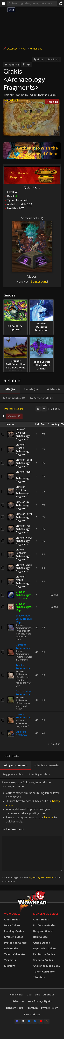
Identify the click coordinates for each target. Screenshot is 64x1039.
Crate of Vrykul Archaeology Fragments (24, 541)
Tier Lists (10, 960)
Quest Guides (41, 942)
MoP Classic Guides (45, 913)
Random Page (14, 1007)
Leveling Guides (14, 931)
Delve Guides (12, 925)
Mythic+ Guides (13, 936)
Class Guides (12, 919)
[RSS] (46, 1021)
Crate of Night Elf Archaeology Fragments (23, 476)
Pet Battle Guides (44, 954)
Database (12, 48)
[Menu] (3, 3)
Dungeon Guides (43, 931)
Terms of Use (32, 1014)
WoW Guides (12, 913)
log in (31, 877)
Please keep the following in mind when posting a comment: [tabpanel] (31, 831)
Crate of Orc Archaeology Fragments (23, 505)
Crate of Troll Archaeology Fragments (23, 529)
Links (40, 59)
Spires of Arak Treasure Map (23, 692)
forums (48, 817)
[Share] (60, 3)
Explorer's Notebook (21, 733)
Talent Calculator (15, 954)
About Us (49, 994)
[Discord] (17, 1021)
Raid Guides (11, 948)
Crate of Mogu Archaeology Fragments (24, 568)
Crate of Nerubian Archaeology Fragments (23, 491)
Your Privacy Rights (40, 1001)
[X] (23, 1021)
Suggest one (39, 281)
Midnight (9, 965)
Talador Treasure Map (23, 666)
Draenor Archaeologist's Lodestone (24, 595)
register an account (46, 877)
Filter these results (13, 408)
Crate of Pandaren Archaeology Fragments (23, 554)
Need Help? (16, 994)
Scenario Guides (43, 960)
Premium (32, 1007)
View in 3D (53, 59)
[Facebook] (35, 1021)
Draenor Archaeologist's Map (24, 607)
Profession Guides (15, 942)
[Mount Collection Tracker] (32, 150)
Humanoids (36, 48)
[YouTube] (41, 1021)
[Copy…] (38, 408)
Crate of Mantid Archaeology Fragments (23, 581)
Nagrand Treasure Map (23, 716)
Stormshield (44, 95)
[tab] (10, 389)
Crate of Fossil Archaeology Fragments (24, 463)
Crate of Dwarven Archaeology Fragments (23, 434)
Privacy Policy (49, 1007)
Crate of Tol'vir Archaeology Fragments (24, 517)
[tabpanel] (32, 577)
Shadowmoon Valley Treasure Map (24, 619)
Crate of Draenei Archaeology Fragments (23, 449)
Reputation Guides (44, 948)
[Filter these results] (44, 408)
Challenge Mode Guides (47, 965)
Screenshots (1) (32, 218)
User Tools (33, 994)
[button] (31, 111)
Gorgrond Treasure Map (23, 646)
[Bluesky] (29, 1021)
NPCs (23, 48)
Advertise (18, 1001)
